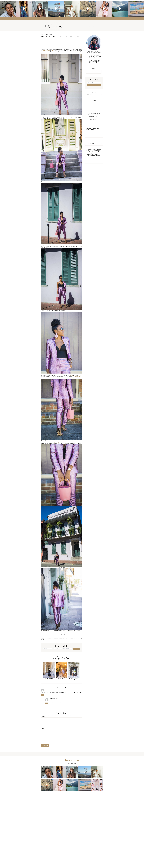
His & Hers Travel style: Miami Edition (74, 679)
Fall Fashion (66, 638)
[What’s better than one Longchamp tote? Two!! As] (40, 9)
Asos (42, 34)
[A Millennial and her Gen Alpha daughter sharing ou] (104, 9)
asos (58, 638)
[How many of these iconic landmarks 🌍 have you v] (56, 9)
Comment (43, 716)
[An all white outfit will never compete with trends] (72, 9)
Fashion (50, 34)
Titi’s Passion (53, 698)
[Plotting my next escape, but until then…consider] (136, 9)
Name (42, 728)
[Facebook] (133, 17)
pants (55, 442)
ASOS (53, 50)
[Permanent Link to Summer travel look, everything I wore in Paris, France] (49, 670)
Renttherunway (46, 377)
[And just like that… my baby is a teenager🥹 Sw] (97, 785)
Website (42, 739)
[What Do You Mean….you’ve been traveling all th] (8, 9)
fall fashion (45, 34)
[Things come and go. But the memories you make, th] (88, 9)
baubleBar (61, 638)
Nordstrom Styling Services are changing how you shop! (61, 680)
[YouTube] (140, 17)
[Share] (78, 638)
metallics (71, 638)
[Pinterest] (137, 17)
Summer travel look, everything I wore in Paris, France (49, 680)
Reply (43, 695)
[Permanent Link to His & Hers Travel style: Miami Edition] (74, 670)
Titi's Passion (52, 25)
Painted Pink (76, 51)
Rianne (71, 375)
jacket (59, 442)
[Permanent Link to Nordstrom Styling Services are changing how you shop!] (61, 670)
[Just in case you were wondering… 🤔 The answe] (120, 9)
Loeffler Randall (77, 376)
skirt (46, 117)
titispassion (73, 763)
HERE (73, 53)
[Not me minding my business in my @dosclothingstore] (24, 9)
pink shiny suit (46, 50)
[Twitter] (135, 17)
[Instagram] (138, 17)
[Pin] (81, 638)
